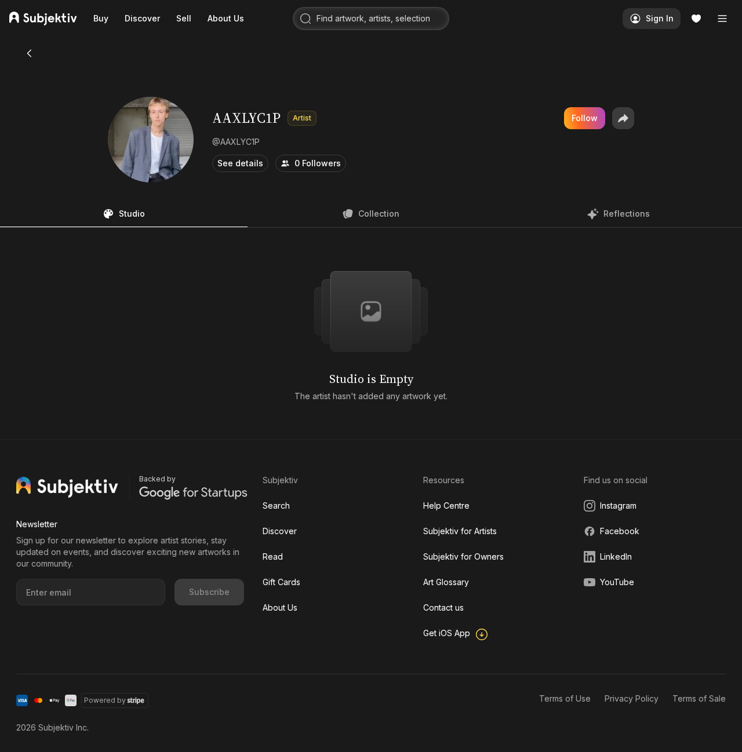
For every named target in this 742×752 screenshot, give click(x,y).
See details (240, 163)
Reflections (626, 213)
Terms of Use (565, 698)
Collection (378, 213)
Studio (132, 213)
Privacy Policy (632, 698)
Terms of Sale (699, 698)
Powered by (105, 700)
